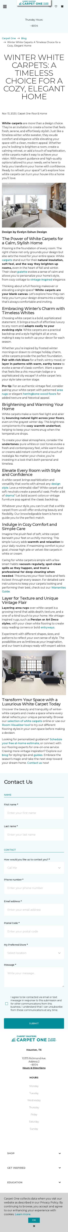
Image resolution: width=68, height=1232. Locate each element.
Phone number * (13, 880)
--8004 (34, 25)
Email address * (13, 901)
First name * (11, 804)
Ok (34, 1220)
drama (9, 495)
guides (38, 755)
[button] (50, 6)
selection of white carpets (24, 721)
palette (22, 271)
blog (5, 755)
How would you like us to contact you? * (27, 859)
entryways (47, 627)
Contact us (34, 762)
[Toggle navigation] (5, 6)
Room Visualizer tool (16, 725)
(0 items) (62, 6)
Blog (24, 38)
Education (14, 1182)
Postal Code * (11, 923)
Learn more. (23, 1214)
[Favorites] (56, 6)
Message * (10, 965)
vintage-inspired (41, 279)
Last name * (11, 826)
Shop (11, 1153)
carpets (7, 260)
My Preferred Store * (16, 945)
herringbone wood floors (39, 393)
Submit (34, 1023)
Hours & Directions (34, 1068)
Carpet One (9, 38)
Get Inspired (16, 1167)
